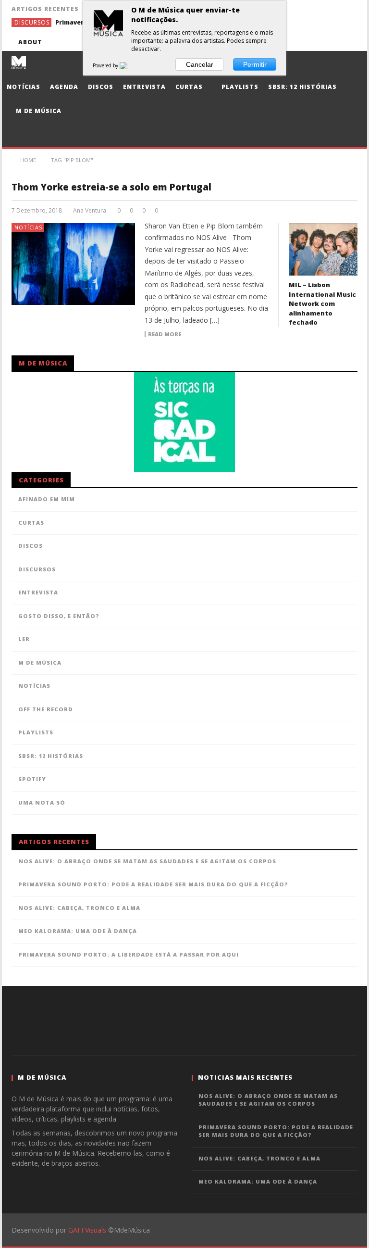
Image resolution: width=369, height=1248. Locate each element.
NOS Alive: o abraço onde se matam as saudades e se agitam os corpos (147, 861)
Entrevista (144, 87)
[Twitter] (295, 42)
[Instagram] (348, 42)
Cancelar (199, 64)
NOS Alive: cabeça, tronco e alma (79, 907)
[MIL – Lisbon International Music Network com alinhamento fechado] (323, 249)
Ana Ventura (89, 210)
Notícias (23, 87)
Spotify (32, 778)
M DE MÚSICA (40, 662)
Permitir (255, 64)
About (30, 42)
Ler (24, 639)
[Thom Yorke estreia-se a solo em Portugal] (73, 264)
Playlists (239, 87)
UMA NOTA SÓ (41, 802)
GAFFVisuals (87, 1230)
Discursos (31, 22)
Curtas (189, 87)
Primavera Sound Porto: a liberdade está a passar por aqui (128, 954)
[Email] (331, 42)
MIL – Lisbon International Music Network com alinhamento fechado (322, 303)
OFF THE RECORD (45, 709)
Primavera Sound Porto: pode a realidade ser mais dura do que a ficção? (153, 884)
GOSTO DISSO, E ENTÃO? (58, 615)
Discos (100, 87)
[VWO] (129, 65)
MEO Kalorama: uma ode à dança (77, 930)
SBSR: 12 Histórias (302, 87)
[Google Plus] (313, 42)
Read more (164, 334)
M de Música (38, 111)
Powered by (106, 65)
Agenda (64, 87)
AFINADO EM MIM (46, 499)
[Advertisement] (184, 1019)
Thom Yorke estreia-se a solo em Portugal (111, 187)
